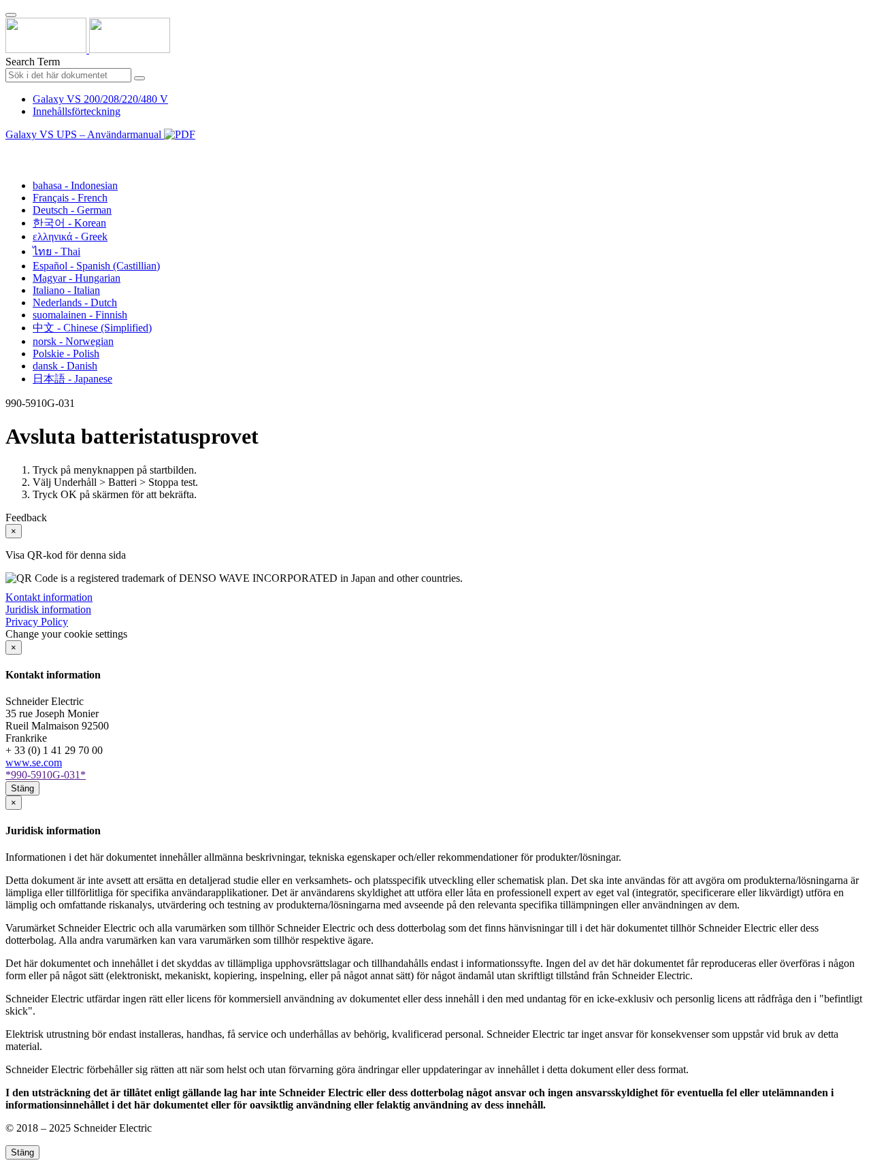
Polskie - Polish (66, 353)
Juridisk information (48, 609)
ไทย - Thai (56, 251)
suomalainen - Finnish (80, 315)
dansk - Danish (65, 366)
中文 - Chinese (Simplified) (92, 327)
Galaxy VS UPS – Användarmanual (84, 134)
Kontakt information (49, 597)
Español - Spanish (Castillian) (96, 266)
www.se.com (33, 762)
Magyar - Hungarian (76, 278)
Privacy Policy (36, 621)
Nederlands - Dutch (75, 302)
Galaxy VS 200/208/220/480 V (100, 99)
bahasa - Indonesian (75, 185)
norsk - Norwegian (73, 341)
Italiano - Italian (66, 290)
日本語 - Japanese (72, 378)
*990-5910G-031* (45, 775)
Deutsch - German (72, 210)
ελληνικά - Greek (70, 236)
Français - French (70, 197)
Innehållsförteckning (76, 111)
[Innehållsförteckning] (10, 150)
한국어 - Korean (69, 223)
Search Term (32, 61)
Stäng (22, 788)
